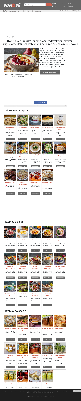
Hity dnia (25, 11)
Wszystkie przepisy (12, 11)
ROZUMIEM (76, 390)
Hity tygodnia (36, 11)
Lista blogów (70, 5)
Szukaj (49, 5)
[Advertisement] (40, 25)
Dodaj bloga (54, 5)
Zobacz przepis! (10, 138)
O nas (63, 5)
